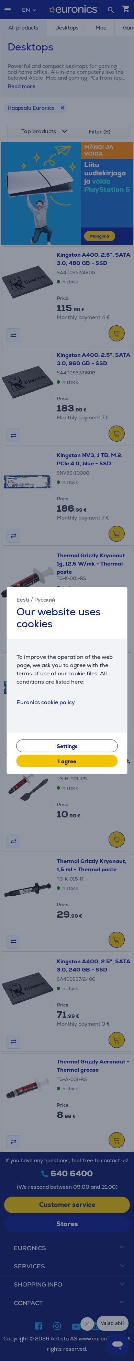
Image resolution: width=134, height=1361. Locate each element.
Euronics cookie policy (45, 702)
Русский (44, 599)
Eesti (22, 599)
